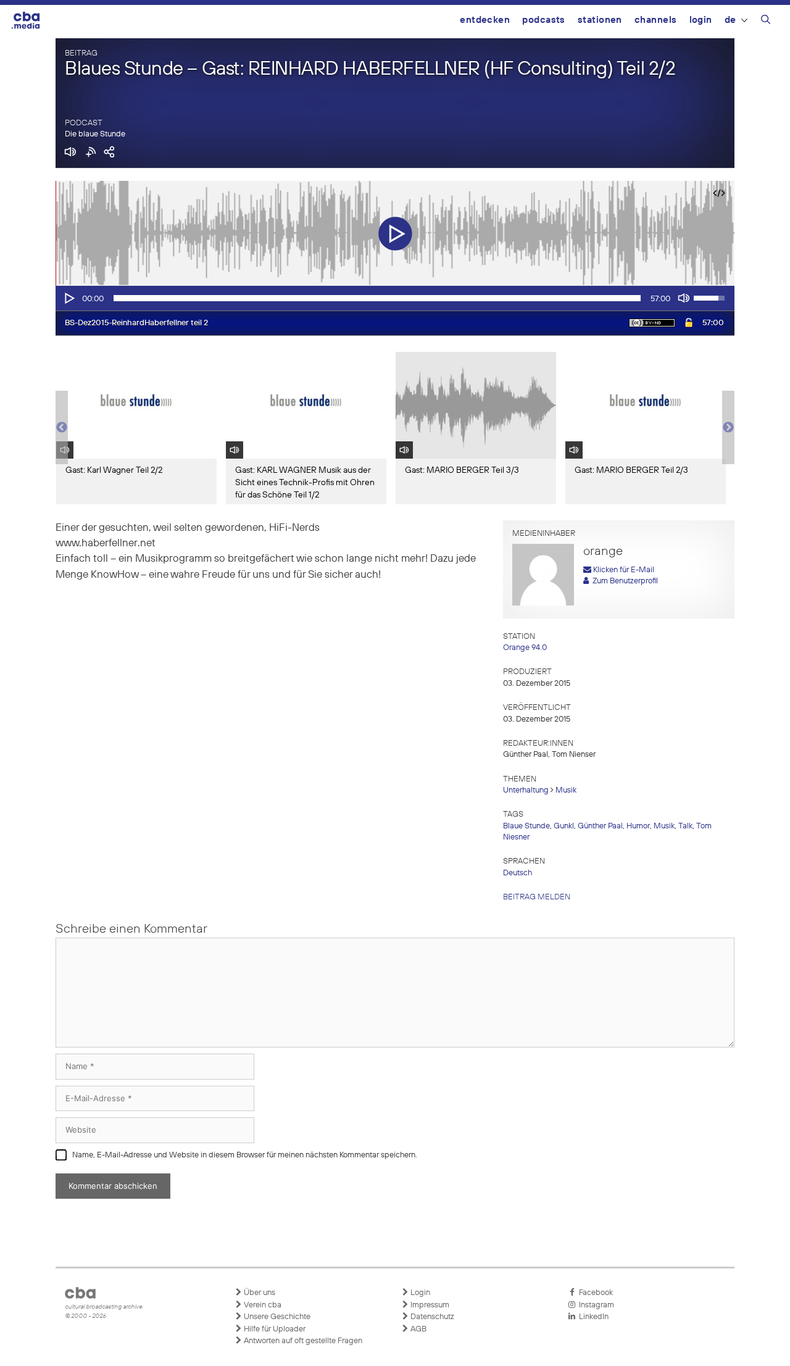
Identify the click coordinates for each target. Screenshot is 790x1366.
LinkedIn (592, 1317)
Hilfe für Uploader (274, 1329)
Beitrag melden (536, 897)
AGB (417, 1329)
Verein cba (261, 1305)
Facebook (594, 1293)
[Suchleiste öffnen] (765, 21)
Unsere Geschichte (276, 1317)
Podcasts (543, 20)
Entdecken (485, 20)
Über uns (258, 1293)
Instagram (594, 1305)
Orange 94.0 (525, 648)
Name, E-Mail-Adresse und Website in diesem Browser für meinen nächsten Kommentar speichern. (244, 1155)
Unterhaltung (526, 790)
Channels (655, 20)
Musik (565, 790)
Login (700, 20)
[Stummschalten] (684, 298)
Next (728, 428)
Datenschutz (431, 1317)
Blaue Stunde (526, 826)
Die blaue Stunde (95, 134)
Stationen (600, 20)
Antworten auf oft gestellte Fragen (302, 1341)
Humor (638, 826)
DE (730, 20)
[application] (395, 298)
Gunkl (564, 826)
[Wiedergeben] (68, 298)
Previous (62, 428)
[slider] (377, 298)
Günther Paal (600, 826)
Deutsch (517, 873)
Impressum (429, 1305)
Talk (685, 826)
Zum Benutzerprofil (623, 581)
